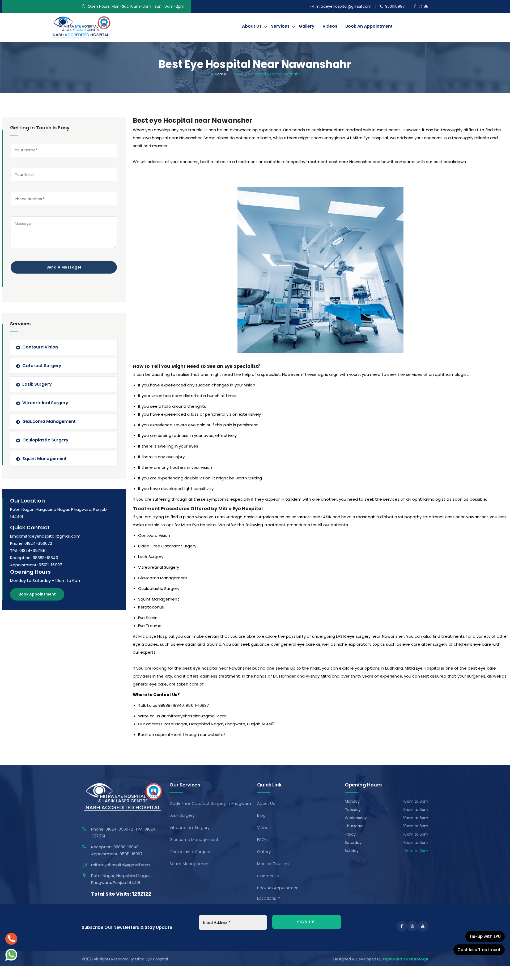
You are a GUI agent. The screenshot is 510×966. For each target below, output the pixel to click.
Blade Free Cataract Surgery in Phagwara (210, 803)
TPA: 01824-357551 (28, 550)
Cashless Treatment (479, 949)
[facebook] (415, 6)
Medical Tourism (273, 863)
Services (280, 26)
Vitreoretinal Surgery (45, 403)
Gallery (306, 26)
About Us (252, 26)
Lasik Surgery (37, 384)
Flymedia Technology (405, 959)
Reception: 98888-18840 (34, 557)
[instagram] (420, 6)
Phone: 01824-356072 (31, 543)
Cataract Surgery (42, 366)
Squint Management (44, 459)
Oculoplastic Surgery (45, 440)
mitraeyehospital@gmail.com (344, 6)
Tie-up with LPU (485, 936)
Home (220, 74)
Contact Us (268, 876)
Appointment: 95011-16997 (36, 565)
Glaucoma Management (49, 421)
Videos (329, 26)
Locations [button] (267, 898)
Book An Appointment (369, 26)
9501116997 (395, 6)
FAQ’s (262, 839)
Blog (261, 815)
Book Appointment (37, 594)
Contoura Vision (40, 347)
